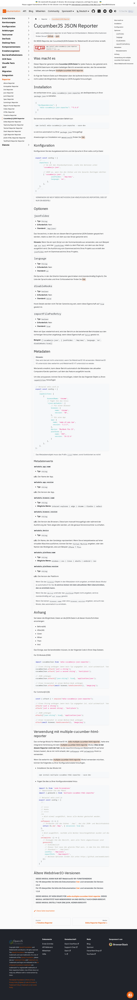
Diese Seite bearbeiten (45, 911)
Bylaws (21, 982)
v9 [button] (71, 11)
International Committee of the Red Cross (86, 5)
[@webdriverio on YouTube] (105, 11)
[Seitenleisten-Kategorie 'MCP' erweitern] (28, 67)
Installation (117, 24)
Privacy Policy (13, 982)
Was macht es (118, 20)
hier (83, 137)
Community (53, 11)
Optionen (117, 30)
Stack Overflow (71, 944)
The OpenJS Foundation (16, 980)
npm (57, 36)
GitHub (50, 36)
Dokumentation (12, 11)
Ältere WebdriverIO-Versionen (123, 64)
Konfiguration (118, 27)
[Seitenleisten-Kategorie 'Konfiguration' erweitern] (28, 26)
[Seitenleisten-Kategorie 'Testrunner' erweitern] (28, 34)
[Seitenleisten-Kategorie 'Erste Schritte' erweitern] (28, 18)
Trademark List (33, 960)
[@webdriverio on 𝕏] (99, 11)
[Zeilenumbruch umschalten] (102, 661)
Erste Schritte (47, 944)
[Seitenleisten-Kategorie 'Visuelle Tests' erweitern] (28, 63)
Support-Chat (70, 947)
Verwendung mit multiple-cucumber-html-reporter (122, 59)
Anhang (116, 54)
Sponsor (66, 11)
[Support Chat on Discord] (111, 11)
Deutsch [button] (83, 11)
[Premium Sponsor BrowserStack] (118, 946)
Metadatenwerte (121, 51)
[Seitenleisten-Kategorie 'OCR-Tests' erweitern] (28, 59)
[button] (16, 22)
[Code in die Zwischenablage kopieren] (106, 102)
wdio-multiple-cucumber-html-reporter (84, 741)
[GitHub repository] (93, 11)
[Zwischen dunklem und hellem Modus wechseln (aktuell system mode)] (115, 11)
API (24, 11)
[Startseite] (36, 19)
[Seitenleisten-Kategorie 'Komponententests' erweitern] (28, 47)
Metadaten (117, 47)
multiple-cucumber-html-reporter (69, 70)
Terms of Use (30, 980)
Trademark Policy (19, 960)
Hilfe (44, 954)
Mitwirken (40, 11)
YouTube (90, 954)
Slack (67, 950)
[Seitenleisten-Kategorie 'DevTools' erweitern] (28, 38)
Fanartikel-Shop (93, 950)
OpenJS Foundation (25, 947)
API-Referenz (47, 947)
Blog (31, 11)
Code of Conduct (30, 982)
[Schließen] (134, 3)
